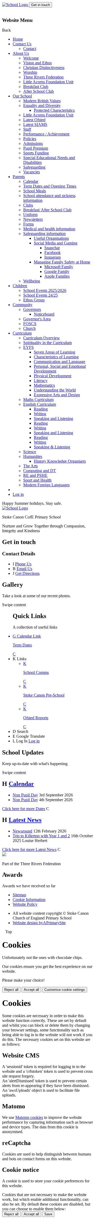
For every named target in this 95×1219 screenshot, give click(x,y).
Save (48, 1214)
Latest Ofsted (34, 120)
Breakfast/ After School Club (47, 210)
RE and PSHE (35, 475)
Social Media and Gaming (55, 243)
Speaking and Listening (53, 418)
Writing (40, 414)
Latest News (25, 819)
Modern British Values (42, 101)
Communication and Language (59, 361)
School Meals (34, 191)
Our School (22, 96)
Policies (29, 138)
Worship (30, 72)
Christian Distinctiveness (43, 67)
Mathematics (44, 385)
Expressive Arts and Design (57, 395)
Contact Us (22, 44)
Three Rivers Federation (43, 77)
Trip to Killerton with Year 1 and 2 (41, 836)
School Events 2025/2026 (44, 290)
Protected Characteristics (54, 110)
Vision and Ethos (37, 63)
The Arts (30, 466)
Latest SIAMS (35, 124)
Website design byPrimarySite (39, 923)
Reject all (11, 990)
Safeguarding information (44, 233)
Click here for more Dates (23, 808)
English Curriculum (39, 404)
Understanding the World (55, 390)
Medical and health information (49, 229)
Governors (32, 309)
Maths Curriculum (38, 399)
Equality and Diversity (42, 105)
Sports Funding (36, 153)
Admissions (33, 143)
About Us (21, 53)
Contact (29, 48)
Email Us (24, 568)
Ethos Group (34, 300)
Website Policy (25, 904)
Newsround (22, 831)
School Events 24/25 (40, 295)
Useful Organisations (51, 238)
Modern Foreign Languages (46, 485)
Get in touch (40, 5)
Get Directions (27, 573)
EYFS (28, 347)
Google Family (56, 271)
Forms (28, 224)
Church (29, 328)
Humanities (32, 456)
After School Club (38, 91)
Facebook (52, 252)
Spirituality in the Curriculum (47, 342)
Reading (41, 409)
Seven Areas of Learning (54, 352)
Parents (19, 176)
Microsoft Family (58, 267)
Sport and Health (37, 480)
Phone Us (23, 564)
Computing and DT (39, 470)
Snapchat (52, 248)
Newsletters (33, 219)
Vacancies (31, 172)
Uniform (30, 214)
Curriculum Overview (41, 338)
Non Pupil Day (25, 795)
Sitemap (19, 895)
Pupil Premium (35, 148)
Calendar (30, 181)
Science (29, 451)
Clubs (28, 205)
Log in (18, 494)
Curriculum (22, 333)
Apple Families (57, 276)
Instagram (52, 257)
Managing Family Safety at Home (62, 262)
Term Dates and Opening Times (49, 186)
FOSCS (29, 323)
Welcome (31, 58)
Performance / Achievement (46, 134)
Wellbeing (31, 281)
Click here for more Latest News (29, 849)
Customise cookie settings (64, 990)
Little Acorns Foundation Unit (48, 82)
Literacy (41, 380)
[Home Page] (15, 4)
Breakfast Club (35, 86)
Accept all (31, 990)
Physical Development (52, 376)
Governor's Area (37, 319)
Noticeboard (44, 314)
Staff (27, 129)
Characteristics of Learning (56, 357)
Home (18, 39)
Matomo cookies (29, 1117)
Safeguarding (34, 167)
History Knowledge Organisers (60, 461)
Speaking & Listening (52, 447)
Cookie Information (29, 899)
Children (20, 285)
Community (22, 304)
